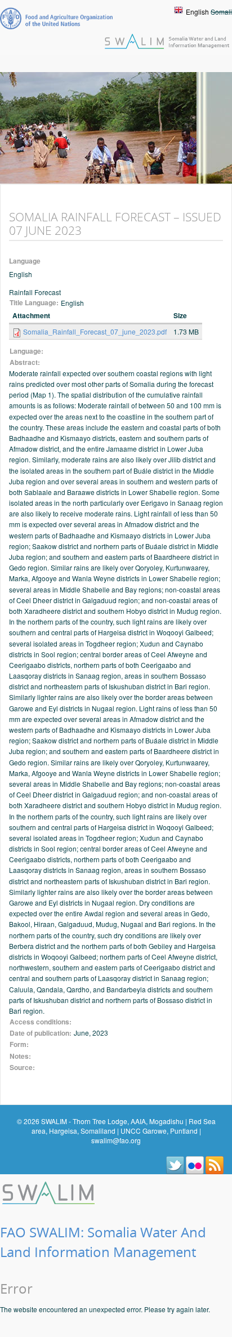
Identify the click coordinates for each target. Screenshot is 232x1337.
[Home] (49, 1191)
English (197, 11)
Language (25, 261)
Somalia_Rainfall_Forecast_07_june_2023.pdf (95, 331)
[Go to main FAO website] (56, 18)
